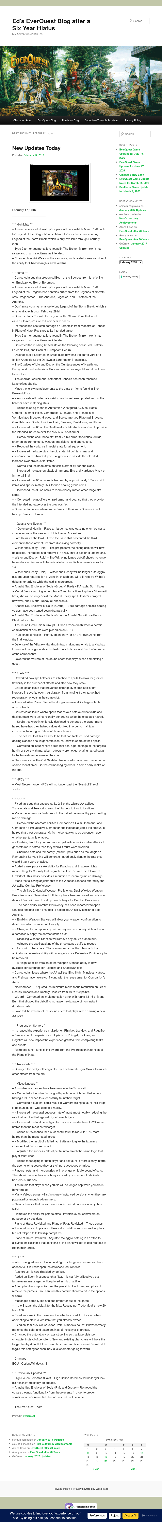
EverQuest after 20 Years (134, 231)
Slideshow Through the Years (101, 120)
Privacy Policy (133, 120)
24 (106, 1461)
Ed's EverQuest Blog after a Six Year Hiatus (51, 24)
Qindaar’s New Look (131, 174)
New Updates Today (36, 147)
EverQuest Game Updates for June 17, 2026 (131, 166)
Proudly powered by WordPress (90, 1489)
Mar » (134, 1469)
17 (106, 1456)
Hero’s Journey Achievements (54, 1444)
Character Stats (22, 120)
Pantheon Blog (70, 120)
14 (141, 1452)
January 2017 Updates (132, 210)
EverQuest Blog (47, 120)
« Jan (96, 1469)
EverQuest (29, 1416)
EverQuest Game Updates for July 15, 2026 (131, 154)
